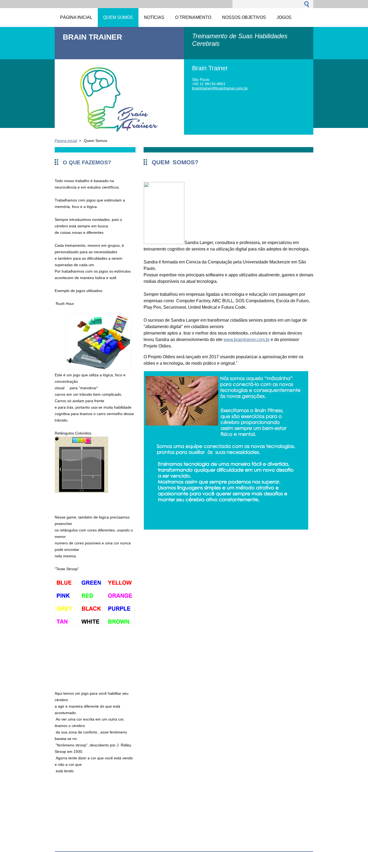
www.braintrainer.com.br (247, 339)
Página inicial (66, 140)
